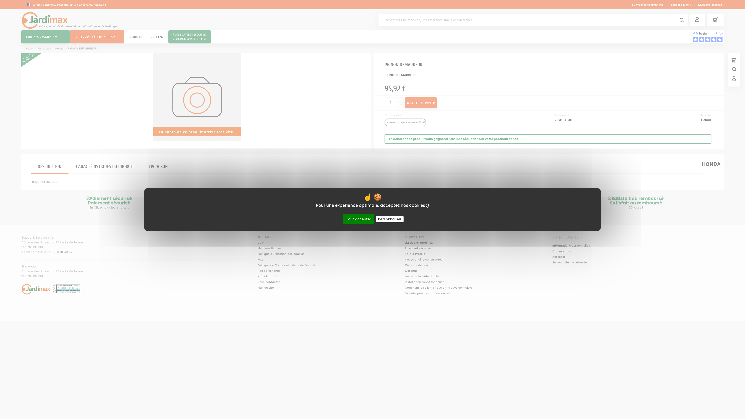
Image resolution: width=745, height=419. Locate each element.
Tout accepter (358, 219)
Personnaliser (390, 219)
